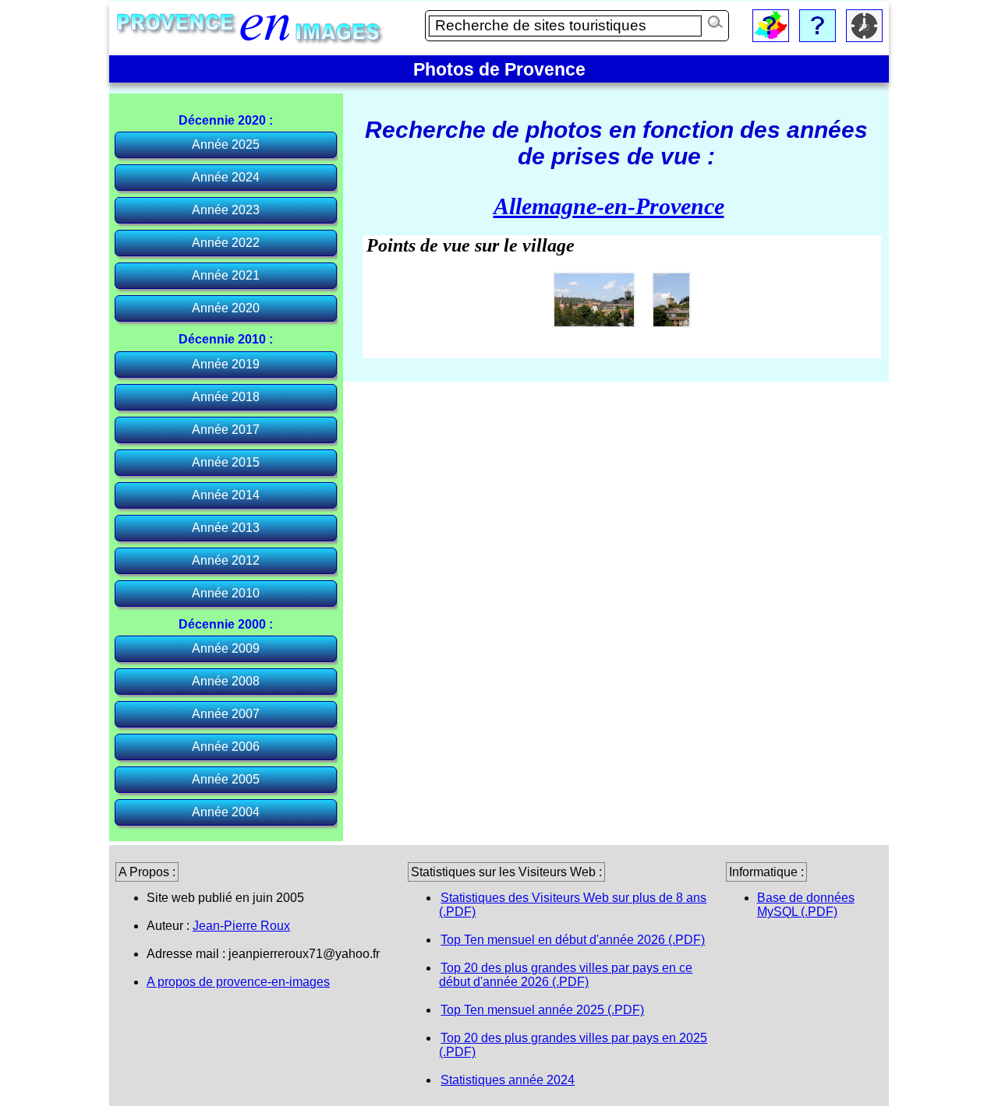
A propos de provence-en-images (238, 981)
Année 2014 (226, 495)
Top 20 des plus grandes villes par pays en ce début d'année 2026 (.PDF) (565, 974)
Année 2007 (226, 713)
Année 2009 (226, 648)
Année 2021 (226, 275)
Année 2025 (226, 144)
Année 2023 (226, 210)
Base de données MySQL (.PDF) (806, 904)
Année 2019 (226, 364)
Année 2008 (226, 681)
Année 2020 (226, 308)
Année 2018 (226, 396)
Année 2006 (226, 746)
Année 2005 (226, 779)
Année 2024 (226, 177)
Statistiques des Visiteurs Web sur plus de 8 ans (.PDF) (572, 904)
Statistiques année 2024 (508, 1080)
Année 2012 (226, 560)
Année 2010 (226, 593)
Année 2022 (226, 242)
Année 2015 (226, 462)
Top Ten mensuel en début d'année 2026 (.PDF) (573, 939)
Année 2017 (226, 429)
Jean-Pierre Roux (241, 925)
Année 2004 (226, 812)
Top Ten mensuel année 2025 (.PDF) (542, 1009)
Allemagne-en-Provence (609, 206)
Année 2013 (226, 527)
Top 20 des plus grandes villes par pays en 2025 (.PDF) (573, 1044)
